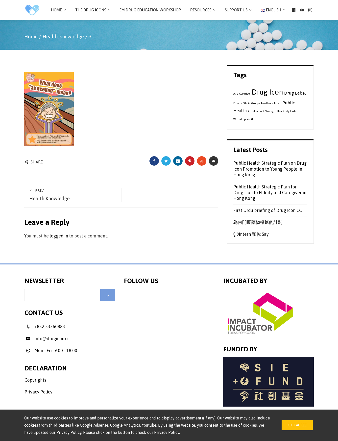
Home (56, 10)
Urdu (293, 111)
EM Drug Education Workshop (150, 10)
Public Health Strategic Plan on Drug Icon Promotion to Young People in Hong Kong (270, 168)
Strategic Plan (273, 111)
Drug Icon (267, 92)
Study (286, 111)
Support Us (236, 10)
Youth (250, 119)
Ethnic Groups (251, 103)
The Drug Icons (90, 10)
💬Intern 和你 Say (251, 234)
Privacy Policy (38, 391)
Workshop (239, 119)
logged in (59, 235)
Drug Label (295, 93)
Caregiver (245, 93)
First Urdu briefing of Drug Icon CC (267, 210)
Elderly (237, 103)
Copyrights (35, 380)
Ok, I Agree (297, 425)
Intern (277, 103)
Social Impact (256, 111)
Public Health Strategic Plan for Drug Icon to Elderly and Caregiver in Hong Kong (269, 192)
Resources (200, 10)
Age (235, 93)
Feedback (267, 103)
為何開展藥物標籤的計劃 (257, 222)
